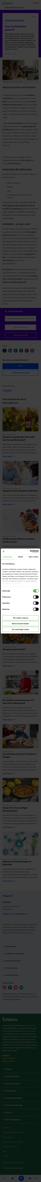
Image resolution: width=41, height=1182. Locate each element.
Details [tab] (20, 557)
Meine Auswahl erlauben (20, 623)
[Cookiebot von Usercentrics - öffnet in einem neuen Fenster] (30, 551)
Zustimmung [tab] (7, 557)
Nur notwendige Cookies (20, 629)
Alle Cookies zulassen (20, 618)
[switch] (36, 597)
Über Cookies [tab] (33, 557)
